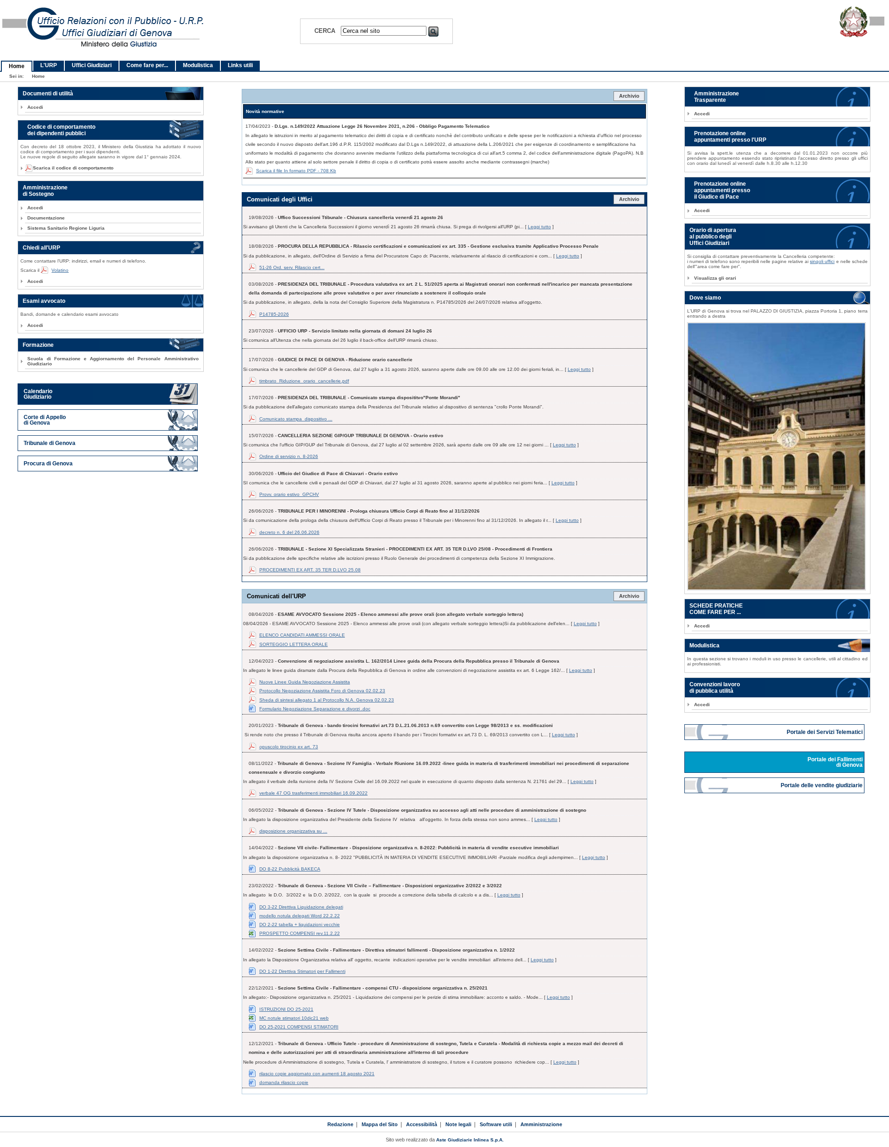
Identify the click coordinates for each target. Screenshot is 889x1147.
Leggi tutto (539, 226)
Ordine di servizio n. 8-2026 (288, 456)
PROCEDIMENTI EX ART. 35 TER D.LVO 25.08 (310, 569)
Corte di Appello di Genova (45, 420)
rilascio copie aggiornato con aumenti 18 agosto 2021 (317, 1073)
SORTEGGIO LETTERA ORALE (293, 644)
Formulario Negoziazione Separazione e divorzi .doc (314, 708)
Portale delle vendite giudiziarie (822, 785)
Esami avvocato (44, 301)
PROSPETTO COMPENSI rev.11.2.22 (299, 933)
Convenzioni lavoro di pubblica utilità (714, 687)
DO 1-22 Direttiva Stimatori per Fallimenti (302, 971)
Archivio (629, 96)
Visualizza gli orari (715, 278)
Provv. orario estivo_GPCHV (289, 494)
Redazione (340, 1124)
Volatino (60, 270)
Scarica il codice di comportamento (70, 167)
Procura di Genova (48, 463)
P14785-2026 (274, 314)
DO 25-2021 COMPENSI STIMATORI (298, 1026)
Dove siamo (705, 298)
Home (17, 66)
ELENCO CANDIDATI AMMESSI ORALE (302, 635)
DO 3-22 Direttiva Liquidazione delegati (301, 906)
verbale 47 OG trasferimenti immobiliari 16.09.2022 (313, 793)
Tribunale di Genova (49, 443)
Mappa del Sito (380, 1124)
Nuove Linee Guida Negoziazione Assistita (304, 681)
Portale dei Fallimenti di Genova (836, 762)
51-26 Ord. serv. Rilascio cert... (292, 267)
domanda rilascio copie (283, 1082)
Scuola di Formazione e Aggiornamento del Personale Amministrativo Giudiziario (112, 361)
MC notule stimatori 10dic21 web (294, 1018)
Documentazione (46, 217)
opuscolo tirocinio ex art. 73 (288, 746)
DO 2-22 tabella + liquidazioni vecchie (299, 924)
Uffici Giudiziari (92, 65)
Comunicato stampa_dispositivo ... (295, 418)
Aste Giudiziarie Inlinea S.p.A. (470, 1139)
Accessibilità (421, 1124)
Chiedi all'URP (41, 247)
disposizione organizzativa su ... (293, 831)
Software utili (496, 1124)
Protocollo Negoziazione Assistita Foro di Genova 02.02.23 (322, 690)
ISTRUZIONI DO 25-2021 (286, 1009)
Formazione (38, 345)
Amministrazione (541, 1124)
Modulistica (198, 65)
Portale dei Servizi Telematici (825, 732)
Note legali (458, 1124)
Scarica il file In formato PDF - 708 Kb (296, 170)
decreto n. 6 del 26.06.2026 (289, 532)
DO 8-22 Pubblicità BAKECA (289, 868)
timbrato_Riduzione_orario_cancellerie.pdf (304, 380)
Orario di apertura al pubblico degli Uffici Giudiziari (712, 236)
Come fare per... (147, 65)
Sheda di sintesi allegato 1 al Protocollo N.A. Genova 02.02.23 (326, 699)
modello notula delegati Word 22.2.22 (299, 915)
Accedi (35, 107)
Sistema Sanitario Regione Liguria (66, 228)
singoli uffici (822, 261)
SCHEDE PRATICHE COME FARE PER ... (716, 608)
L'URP (48, 65)
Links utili (240, 65)
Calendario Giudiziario (38, 394)
